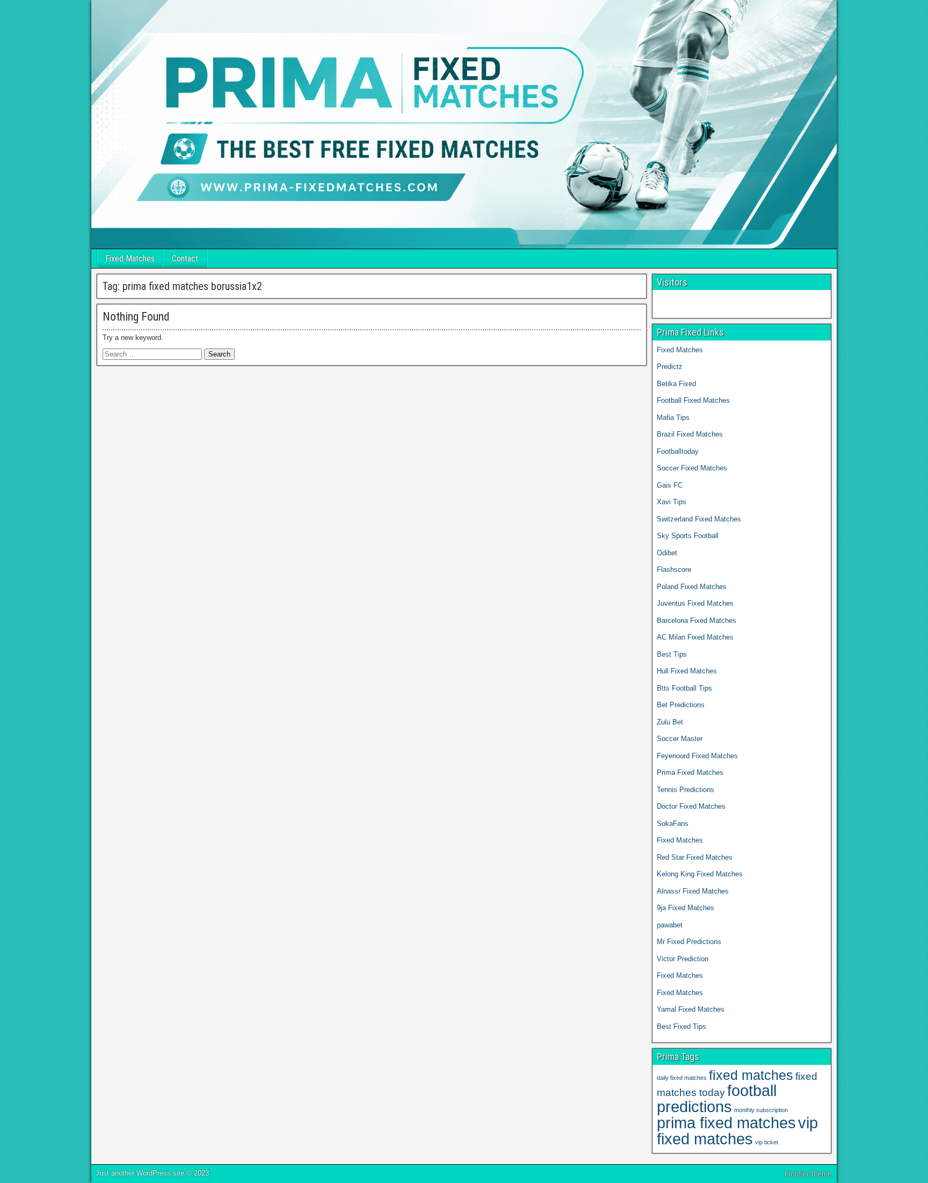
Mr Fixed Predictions (689, 942)
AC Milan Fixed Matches (695, 637)
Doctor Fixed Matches (691, 806)
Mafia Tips (673, 417)
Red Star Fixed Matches (695, 857)
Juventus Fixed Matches (695, 603)
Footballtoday (678, 451)
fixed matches (751, 1075)
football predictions (717, 1098)
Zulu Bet (670, 722)
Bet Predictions (681, 705)
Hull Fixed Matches (687, 671)
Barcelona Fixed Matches (696, 620)
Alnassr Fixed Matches (693, 891)
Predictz (670, 366)
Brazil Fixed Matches (690, 434)
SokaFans (672, 823)
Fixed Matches (130, 258)
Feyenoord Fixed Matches (697, 756)
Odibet (667, 553)
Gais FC (670, 485)
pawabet (670, 925)
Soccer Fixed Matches (692, 468)
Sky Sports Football (688, 536)
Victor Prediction (682, 959)
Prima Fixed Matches (690, 772)
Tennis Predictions (685, 790)
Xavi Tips (671, 502)
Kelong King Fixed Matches (700, 874)
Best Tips (672, 654)
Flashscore (674, 569)
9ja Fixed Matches (685, 908)
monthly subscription (761, 1110)
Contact (185, 258)
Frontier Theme (808, 1174)
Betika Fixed (676, 384)
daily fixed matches (682, 1078)
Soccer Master (679, 739)
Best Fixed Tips (681, 1026)
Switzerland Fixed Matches (699, 519)
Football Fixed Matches (693, 400)
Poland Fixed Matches (692, 587)
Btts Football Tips (684, 688)
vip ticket (766, 1142)
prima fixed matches (726, 1122)
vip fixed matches (737, 1131)
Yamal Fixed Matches (692, 1009)
